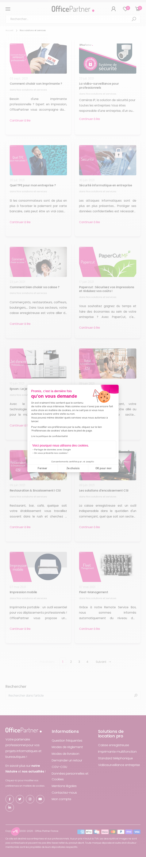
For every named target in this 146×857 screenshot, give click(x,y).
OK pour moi (103, 468)
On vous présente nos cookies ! (51, 453)
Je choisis (73, 468)
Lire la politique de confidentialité (49, 436)
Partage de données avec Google (52, 449)
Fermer (42, 468)
